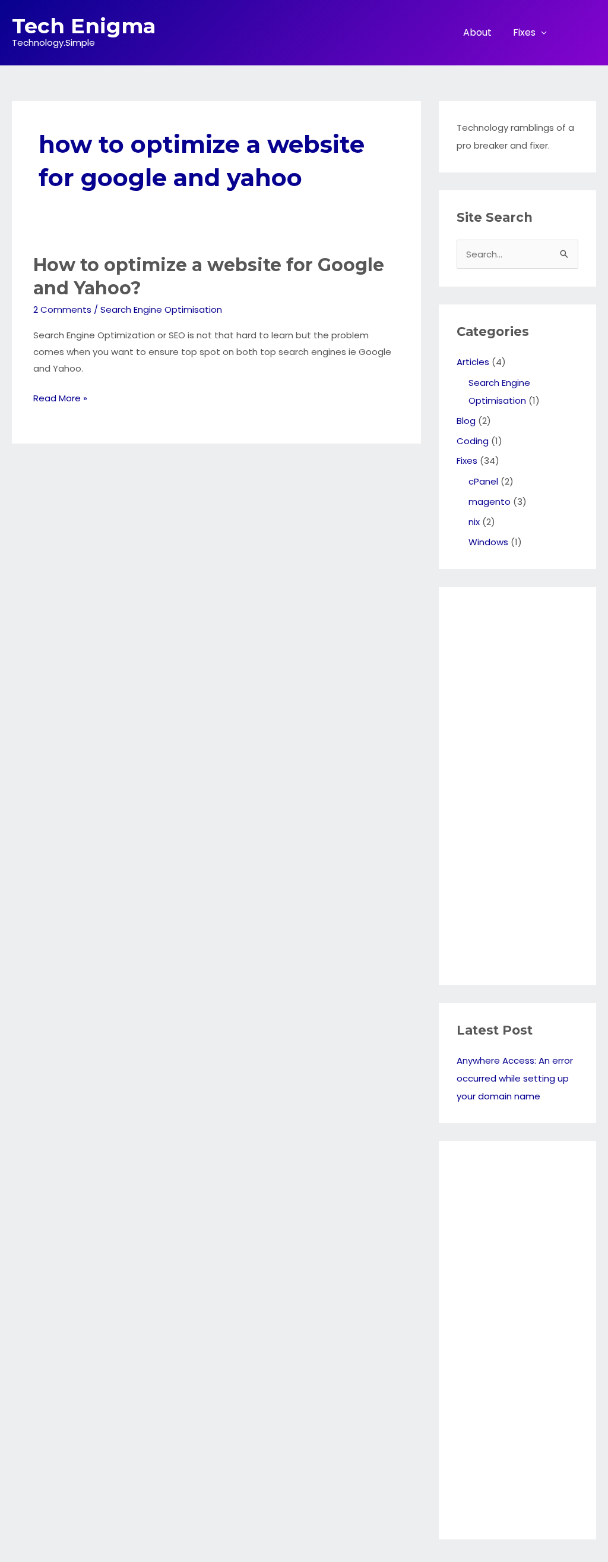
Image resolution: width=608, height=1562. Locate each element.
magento (489, 501)
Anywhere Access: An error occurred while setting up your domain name (515, 1078)
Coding (473, 441)
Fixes (524, 32)
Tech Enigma (84, 26)
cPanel (483, 481)
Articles (473, 362)
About (477, 32)
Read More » (60, 399)
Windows (488, 542)
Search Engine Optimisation (161, 309)
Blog (466, 420)
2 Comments (62, 309)
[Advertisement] (504, 783)
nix (474, 522)
